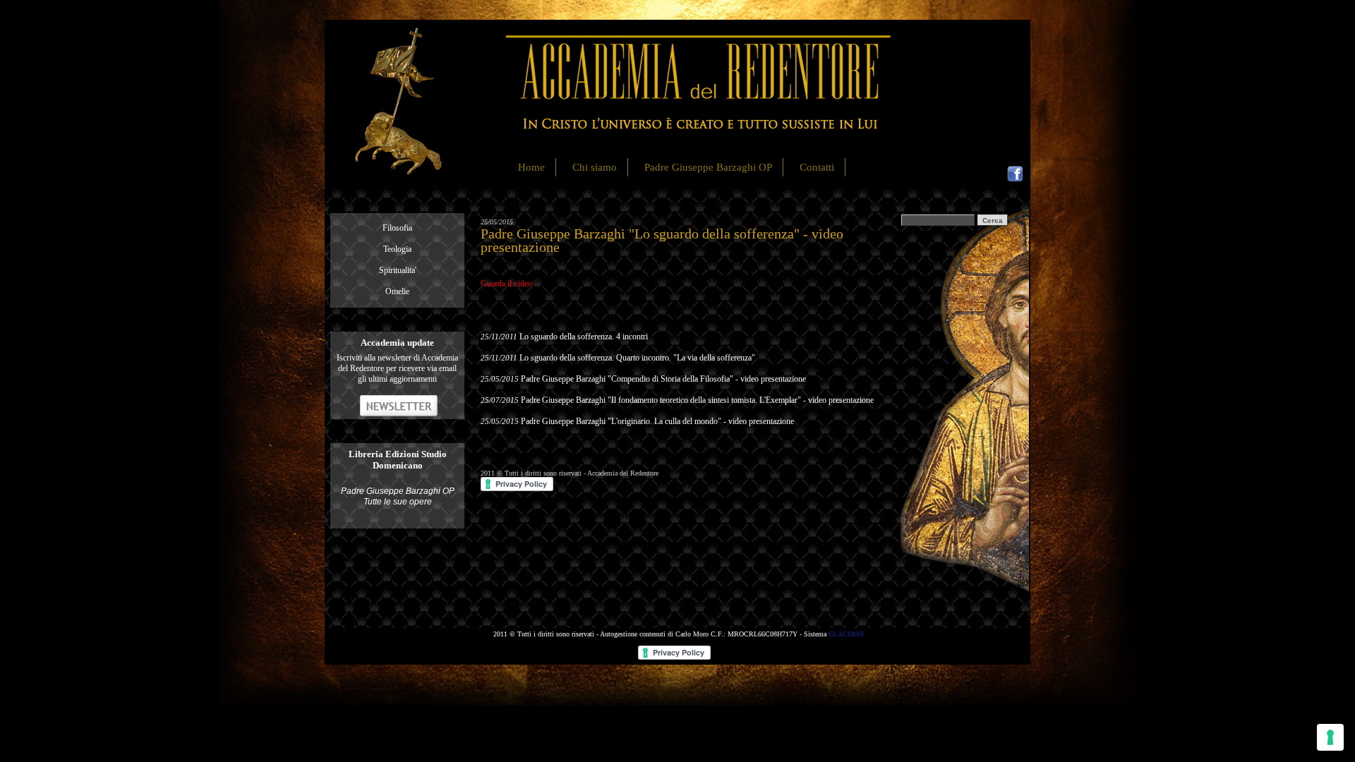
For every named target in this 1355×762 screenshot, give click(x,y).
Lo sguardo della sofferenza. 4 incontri (583, 336)
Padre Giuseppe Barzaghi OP (708, 167)
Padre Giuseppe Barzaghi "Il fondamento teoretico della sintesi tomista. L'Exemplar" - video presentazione (697, 400)
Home (531, 167)
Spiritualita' (397, 270)
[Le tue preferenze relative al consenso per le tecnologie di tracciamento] (1330, 737)
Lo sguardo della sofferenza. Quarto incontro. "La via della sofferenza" (637, 358)
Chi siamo (594, 167)
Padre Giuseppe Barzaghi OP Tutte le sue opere (397, 496)
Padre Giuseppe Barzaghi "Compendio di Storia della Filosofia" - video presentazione (663, 379)
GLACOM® (847, 634)
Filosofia (397, 228)
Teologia (397, 249)
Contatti (817, 167)
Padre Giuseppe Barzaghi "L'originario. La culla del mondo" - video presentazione (657, 421)
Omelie (397, 291)
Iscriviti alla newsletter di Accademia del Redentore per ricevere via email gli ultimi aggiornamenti (397, 368)
